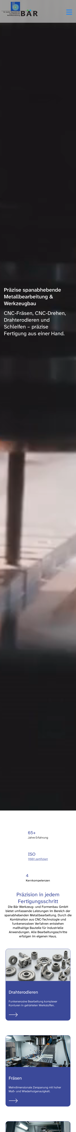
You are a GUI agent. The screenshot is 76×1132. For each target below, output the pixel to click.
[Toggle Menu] (56, 12)
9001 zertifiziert (38, 859)
